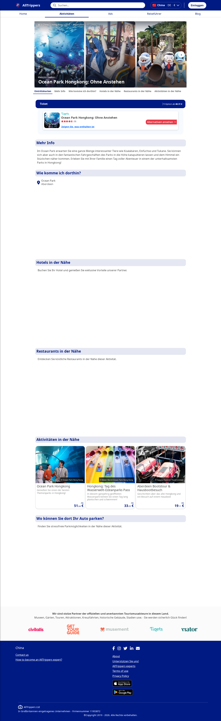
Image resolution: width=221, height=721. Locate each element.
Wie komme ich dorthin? (82, 91)
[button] (197, 5)
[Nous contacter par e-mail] (139, 649)
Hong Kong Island (60, 24)
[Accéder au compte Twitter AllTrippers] (126, 649)
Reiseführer (154, 13)
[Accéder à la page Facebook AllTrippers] (114, 649)
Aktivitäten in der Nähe (168, 91)
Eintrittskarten (42, 91)
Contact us (22, 655)
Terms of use (120, 671)
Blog (198, 13)
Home (23, 13)
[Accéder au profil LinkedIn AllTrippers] (133, 649)
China (46, 24)
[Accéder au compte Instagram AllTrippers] (120, 649)
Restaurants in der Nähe (137, 91)
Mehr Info (59, 91)
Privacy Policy (120, 676)
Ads (110, 13)
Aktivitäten (67, 13)
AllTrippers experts (123, 666)
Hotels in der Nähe (110, 91)
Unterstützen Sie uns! (125, 661)
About (116, 656)
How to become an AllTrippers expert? (39, 659)
